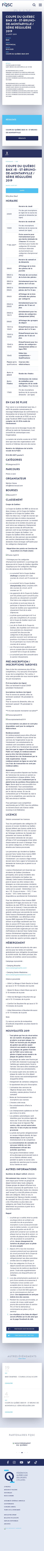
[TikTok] (35, 1462)
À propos (7, 1487)
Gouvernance (9, 1504)
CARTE (22, 190)
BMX (7, 40)
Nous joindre (9, 1496)
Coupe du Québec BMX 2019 (17, 54)
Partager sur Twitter (24, 1335)
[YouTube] (21, 1462)
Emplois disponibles (11, 1521)
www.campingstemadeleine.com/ (18, 975)
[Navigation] (40, 4)
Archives (7, 1524)
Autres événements (22, 1356)
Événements (9, 161)
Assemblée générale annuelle (14, 1501)
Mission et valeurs (10, 1490)
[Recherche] (34, 5)
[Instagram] (14, 1462)
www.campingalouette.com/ (16, 968)
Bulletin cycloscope (11, 1518)
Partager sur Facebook (24, 1329)
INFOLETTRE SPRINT (10, 1515)
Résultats (22, 138)
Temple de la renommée (12, 1510)
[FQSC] (7, 5)
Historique (8, 1493)
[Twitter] (28, 1462)
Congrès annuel (10, 1507)
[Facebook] (8, 1462)
